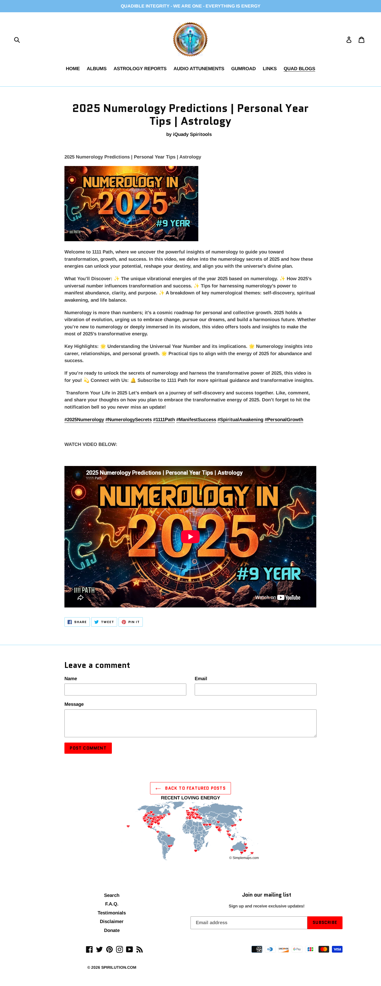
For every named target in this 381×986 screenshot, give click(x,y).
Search (111, 895)
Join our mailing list (266, 895)
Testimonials (112, 913)
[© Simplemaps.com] (190, 831)
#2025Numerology (84, 419)
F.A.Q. (112, 904)
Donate (112, 930)
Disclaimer (112, 921)
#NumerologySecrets (128, 419)
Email (201, 678)
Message (74, 704)
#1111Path (164, 419)
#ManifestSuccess (196, 419)
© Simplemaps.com (244, 858)
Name (70, 678)
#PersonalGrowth (284, 419)
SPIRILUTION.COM (118, 967)
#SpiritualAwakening (240, 419)
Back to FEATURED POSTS (195, 788)
